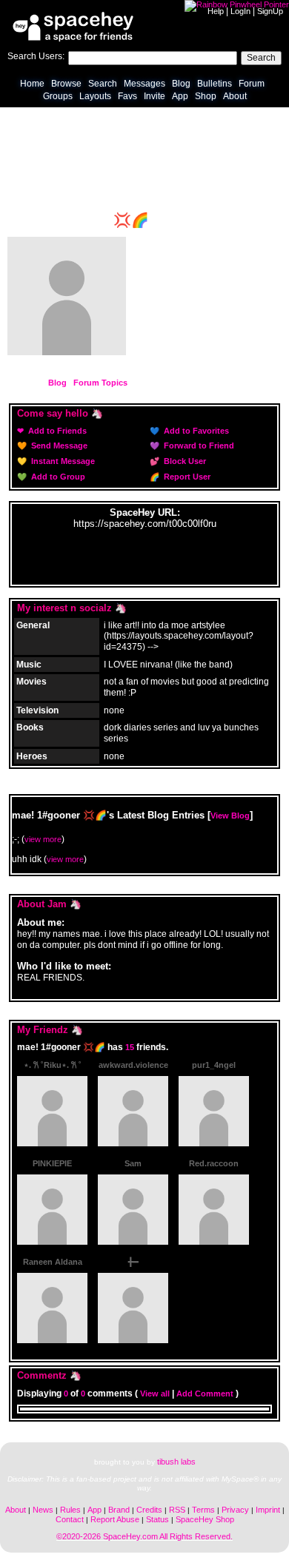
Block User (184, 461)
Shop (205, 96)
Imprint (268, 1509)
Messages (144, 83)
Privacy (235, 1509)
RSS (177, 1509)
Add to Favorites (195, 430)
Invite (154, 96)
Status (157, 1519)
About (235, 96)
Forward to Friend (198, 445)
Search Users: (35, 56)
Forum (252, 83)
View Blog (230, 815)
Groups (58, 96)
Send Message (58, 445)
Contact (70, 1519)
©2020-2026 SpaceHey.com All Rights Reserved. (144, 1536)
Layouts (95, 96)
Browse (66, 83)
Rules (70, 1509)
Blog (181, 83)
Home (32, 83)
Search (261, 58)
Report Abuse (114, 1519)
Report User (186, 476)
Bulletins (214, 83)
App (180, 96)
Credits (149, 1509)
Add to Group (57, 476)
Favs (127, 96)
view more (43, 839)
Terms (203, 1509)
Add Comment (204, 1393)
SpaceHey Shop (205, 1519)
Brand (119, 1509)
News (43, 1509)
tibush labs (176, 1461)
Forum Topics (100, 382)
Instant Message (62, 461)
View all (155, 1393)
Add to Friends (56, 430)
